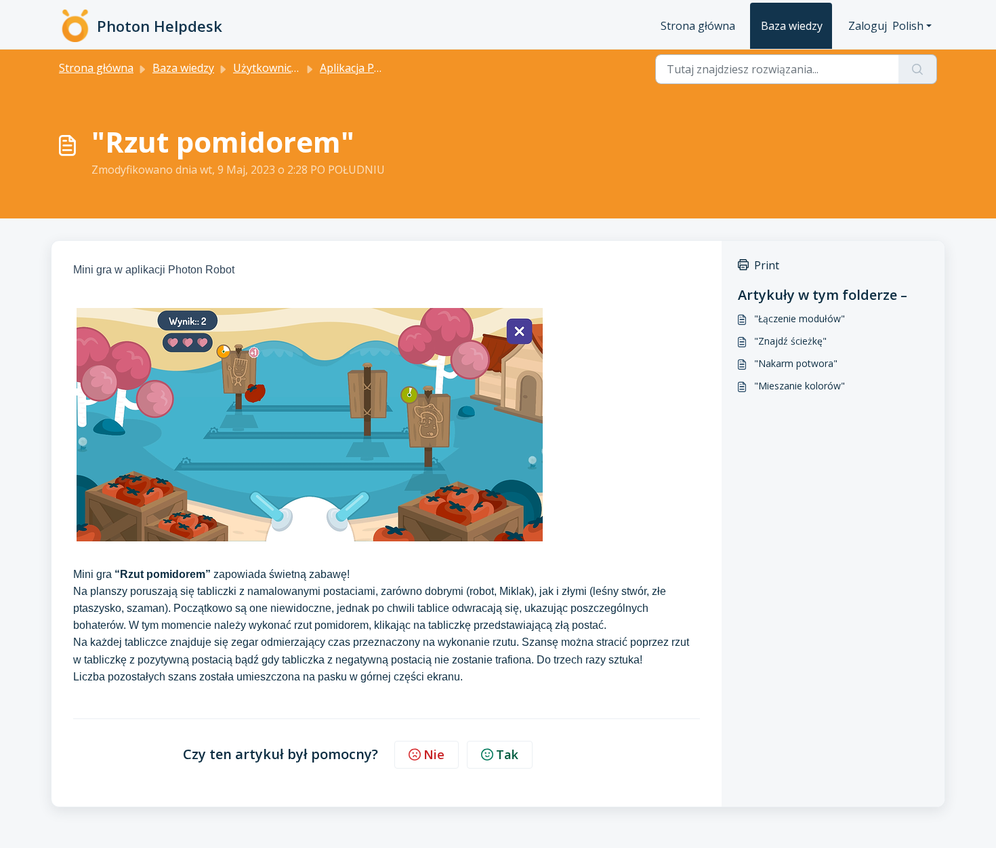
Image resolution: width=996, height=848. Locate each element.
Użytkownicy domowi (286, 67)
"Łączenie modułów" (799, 318)
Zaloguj (867, 25)
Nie (433, 754)
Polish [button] (908, 25)
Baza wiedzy (792, 25)
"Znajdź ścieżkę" (790, 340)
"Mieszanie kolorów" (799, 385)
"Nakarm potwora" (795, 363)
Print (766, 265)
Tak (507, 754)
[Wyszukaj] (917, 69)
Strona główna (698, 25)
